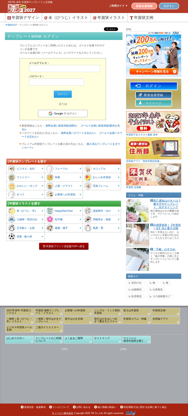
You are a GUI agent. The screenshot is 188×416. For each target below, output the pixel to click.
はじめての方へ (15, 338)
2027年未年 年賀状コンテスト (18, 311)
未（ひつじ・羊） (27, 210)
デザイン (25, 17)
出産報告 (158, 289)
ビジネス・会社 (26, 168)
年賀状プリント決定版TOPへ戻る (63, 246)
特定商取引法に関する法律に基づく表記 (145, 407)
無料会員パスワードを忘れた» (78, 132)
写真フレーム (100, 185)
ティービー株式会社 (62, 413)
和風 (57, 177)
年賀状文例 (159, 310)
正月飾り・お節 (26, 227)
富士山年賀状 (131, 310)
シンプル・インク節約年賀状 (107, 311)
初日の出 (136, 282)
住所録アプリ (160, 318)
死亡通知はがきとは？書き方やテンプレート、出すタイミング (167, 204)
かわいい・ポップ (27, 185)
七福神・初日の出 (27, 219)
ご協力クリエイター (47, 327)
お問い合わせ (83, 407)
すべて (20, 194)
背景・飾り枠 (24, 236)
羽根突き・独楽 (102, 219)
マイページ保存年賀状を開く (133, 339)
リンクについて (61, 407)
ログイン (169, 6)
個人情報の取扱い (107, 407)
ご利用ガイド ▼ (118, 5)
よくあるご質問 (74, 338)
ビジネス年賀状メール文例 (19, 328)
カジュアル (99, 168)
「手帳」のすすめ (164, 249)
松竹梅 (59, 219)
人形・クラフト (64, 185)
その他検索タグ (162, 296)
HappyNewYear (64, 210)
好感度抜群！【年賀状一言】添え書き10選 (167, 227)
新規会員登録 (144, 6)
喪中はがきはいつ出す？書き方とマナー (105, 320)
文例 (143, 17)
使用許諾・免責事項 (35, 407)
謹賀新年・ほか (102, 210)
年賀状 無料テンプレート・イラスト (47, 311)
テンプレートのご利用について (48, 339)
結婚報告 (136, 289)
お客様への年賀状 (65, 194)
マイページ (154, 103)
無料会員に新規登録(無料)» (61, 125)
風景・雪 (98, 227)
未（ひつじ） (68, 17)
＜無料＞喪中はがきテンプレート (48, 320)
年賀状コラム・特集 (135, 318)
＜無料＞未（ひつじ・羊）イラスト (19, 320)
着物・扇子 (61, 227)
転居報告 (136, 296)
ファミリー (23, 177)
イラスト (111, 17)
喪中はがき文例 (74, 318)
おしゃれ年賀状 (102, 177)
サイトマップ (102, 338)
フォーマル (61, 168)
